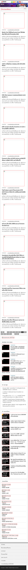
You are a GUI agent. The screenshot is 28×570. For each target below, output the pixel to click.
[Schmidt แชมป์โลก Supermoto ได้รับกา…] (14, 276)
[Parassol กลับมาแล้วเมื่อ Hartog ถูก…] (14, 147)
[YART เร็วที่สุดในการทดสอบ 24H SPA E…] (14, 52)
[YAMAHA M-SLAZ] (6, 501)
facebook (18, 2)
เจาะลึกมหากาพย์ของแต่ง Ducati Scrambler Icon (17, 355)
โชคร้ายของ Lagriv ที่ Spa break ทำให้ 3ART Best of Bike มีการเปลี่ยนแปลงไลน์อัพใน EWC (13, 191)
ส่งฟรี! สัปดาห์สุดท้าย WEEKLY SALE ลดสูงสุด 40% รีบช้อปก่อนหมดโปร (17, 379)
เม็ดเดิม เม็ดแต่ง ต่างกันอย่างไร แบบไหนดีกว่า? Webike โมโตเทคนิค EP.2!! (18, 455)
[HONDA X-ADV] (6, 490)
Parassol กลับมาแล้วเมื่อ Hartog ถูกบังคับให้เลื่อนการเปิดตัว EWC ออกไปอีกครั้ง (13, 159)
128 (25, 332)
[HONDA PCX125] (6, 495)
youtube (20, 2)
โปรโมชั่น (3, 544)
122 (8, 332)
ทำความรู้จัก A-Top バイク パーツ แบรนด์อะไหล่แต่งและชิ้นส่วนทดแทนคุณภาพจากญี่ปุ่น (18, 362)
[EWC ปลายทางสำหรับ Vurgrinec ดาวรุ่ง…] (14, 115)
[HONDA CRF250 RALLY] (8, 518)
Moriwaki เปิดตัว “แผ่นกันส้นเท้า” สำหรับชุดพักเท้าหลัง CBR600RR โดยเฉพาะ (18, 348)
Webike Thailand (9, 567)
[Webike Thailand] (6, 2)
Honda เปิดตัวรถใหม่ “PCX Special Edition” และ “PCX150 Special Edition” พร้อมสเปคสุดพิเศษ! (18, 442)
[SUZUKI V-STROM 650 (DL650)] (9, 524)
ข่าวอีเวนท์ (3, 551)
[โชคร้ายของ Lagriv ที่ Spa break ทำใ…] (14, 178)
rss (14, 2)
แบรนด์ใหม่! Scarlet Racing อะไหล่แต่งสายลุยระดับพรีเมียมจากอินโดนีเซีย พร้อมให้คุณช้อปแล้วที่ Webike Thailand (14, 370)
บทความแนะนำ (4, 557)
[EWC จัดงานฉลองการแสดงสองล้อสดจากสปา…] (14, 83)
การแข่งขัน (3, 560)
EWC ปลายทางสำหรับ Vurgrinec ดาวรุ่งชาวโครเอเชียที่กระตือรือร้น (13, 127)
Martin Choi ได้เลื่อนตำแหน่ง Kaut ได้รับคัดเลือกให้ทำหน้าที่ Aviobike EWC (13, 33)
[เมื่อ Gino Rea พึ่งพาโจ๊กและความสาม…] (14, 308)
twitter (22, 2)
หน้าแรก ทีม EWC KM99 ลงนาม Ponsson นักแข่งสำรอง (13, 224)
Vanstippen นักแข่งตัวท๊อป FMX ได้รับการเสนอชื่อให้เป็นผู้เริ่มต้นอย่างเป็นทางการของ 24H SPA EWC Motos (13, 257)
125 (16, 332)
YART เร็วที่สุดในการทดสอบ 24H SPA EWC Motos (13, 64)
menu (25, 8)
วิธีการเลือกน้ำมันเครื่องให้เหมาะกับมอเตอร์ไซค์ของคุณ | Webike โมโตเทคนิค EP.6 (18, 461)
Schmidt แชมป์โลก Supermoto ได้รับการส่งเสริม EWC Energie (13, 289)
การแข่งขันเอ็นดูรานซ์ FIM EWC (13, 29)
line (12, 2)
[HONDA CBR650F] (6, 507)
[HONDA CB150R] (6, 484)
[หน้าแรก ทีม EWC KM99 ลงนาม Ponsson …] (14, 212)
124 (14, 332)
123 (11, 332)
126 (19, 332)
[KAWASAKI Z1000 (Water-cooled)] (10, 535)
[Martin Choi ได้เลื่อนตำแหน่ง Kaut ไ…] (14, 20)
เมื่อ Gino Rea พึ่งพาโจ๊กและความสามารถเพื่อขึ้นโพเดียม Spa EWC (13, 320)
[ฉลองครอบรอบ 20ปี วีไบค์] (8, 337)
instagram (16, 2)
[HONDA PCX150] (6, 529)
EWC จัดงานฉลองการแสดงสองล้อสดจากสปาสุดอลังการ (14, 96)
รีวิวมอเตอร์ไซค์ (4, 554)
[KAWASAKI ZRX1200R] (7, 512)
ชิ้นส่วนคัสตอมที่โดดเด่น (6, 547)
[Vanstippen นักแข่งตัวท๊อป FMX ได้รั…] (14, 243)
